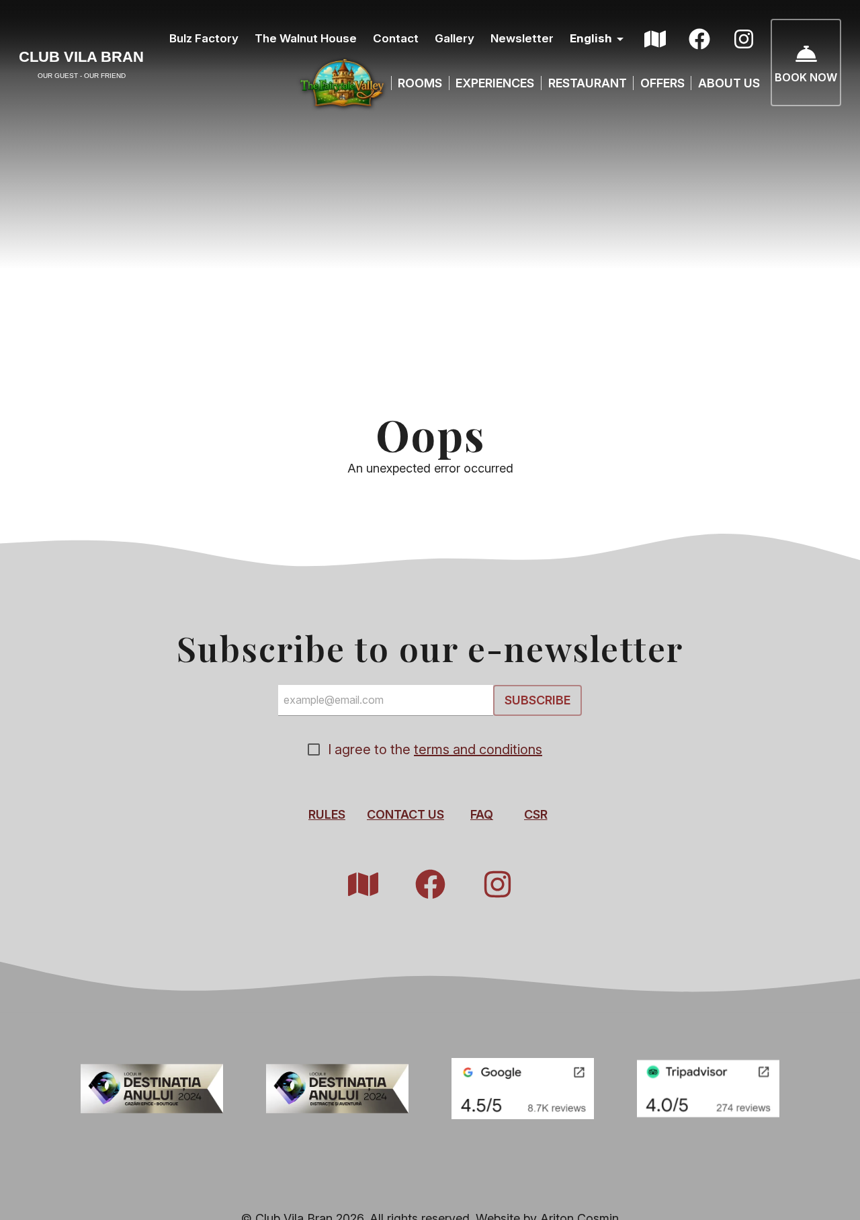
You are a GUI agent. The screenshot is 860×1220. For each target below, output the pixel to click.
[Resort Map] (655, 39)
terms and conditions (478, 749)
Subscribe (537, 701)
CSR (536, 814)
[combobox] (599, 39)
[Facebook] (699, 39)
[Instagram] (743, 39)
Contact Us (405, 814)
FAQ (481, 814)
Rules (326, 814)
